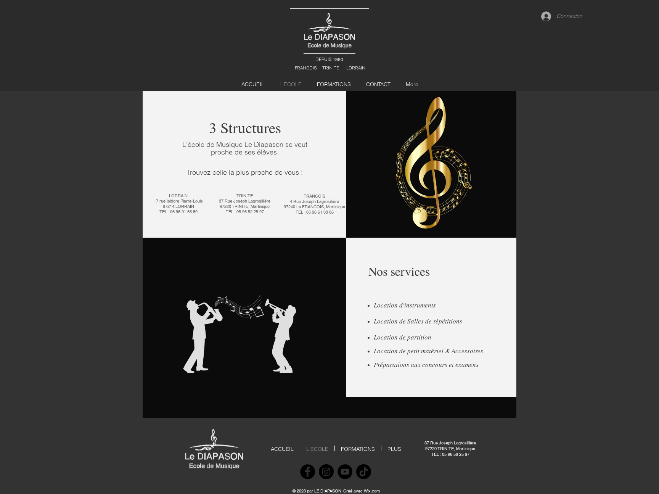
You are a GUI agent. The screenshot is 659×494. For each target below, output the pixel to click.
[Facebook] (307, 471)
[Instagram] (326, 471)
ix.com (374, 491)
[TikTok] (363, 471)
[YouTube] (345, 471)
